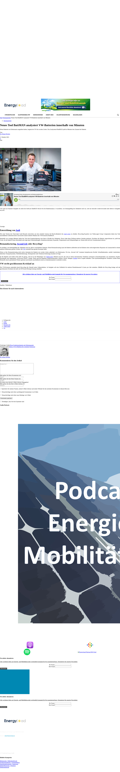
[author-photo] (4, 355)
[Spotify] (112, 97)
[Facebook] (102, 97)
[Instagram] (104, 97)
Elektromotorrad (4, 767)
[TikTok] (114, 97)
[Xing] (119, 97)
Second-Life (7, 325)
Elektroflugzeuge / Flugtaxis (8, 765)
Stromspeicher (7, 118)
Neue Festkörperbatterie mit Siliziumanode (22, 345)
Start (1, 118)
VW (24, 249)
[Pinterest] (109, 97)
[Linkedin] (107, 97)
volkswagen (7, 326)
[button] (118, 115)
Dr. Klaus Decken (5, 134)
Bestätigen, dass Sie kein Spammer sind (13, 401)
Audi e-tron (67, 234)
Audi (18, 230)
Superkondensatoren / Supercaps (9, 764)
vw (4, 328)
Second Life (22, 244)
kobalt (5, 323)
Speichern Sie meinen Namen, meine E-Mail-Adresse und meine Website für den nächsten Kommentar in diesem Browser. (36, 389)
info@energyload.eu (10, 735)
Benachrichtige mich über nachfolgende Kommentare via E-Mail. (20, 392)
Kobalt (75, 258)
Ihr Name (51, 277)
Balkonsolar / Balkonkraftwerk (8, 761)
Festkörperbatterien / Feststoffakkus (10, 762)
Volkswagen (49, 256)
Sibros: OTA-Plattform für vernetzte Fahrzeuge (22, 347)
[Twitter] (117, 97)
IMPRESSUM (5, 727)
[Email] (28, 143)
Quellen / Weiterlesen (6, 285)
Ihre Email (52, 279)
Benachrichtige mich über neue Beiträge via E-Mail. (16, 395)
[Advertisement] (33, 219)
